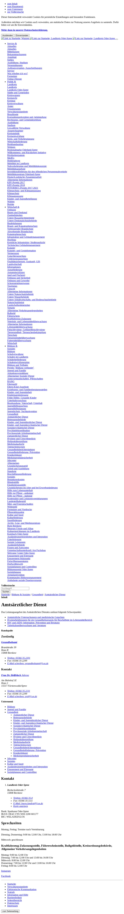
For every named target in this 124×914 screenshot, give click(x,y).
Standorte (11, 471)
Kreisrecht (12, 98)
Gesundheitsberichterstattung (21, 449)
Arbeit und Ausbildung (18, 468)
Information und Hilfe (17, 895)
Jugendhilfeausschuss (17, 406)
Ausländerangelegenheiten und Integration (27, 536)
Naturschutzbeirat (15, 302)
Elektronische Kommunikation (21, 889)
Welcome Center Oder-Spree (21, 553)
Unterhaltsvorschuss (16, 400)
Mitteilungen (13, 51)
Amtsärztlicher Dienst (17, 417)
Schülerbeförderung (16, 359)
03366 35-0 (23, 798)
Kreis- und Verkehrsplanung (20, 139)
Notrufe (11, 892)
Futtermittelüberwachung (19, 340)
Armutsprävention (15, 575)
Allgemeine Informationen (19, 179)
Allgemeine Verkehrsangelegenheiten (25, 310)
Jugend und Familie (16, 370)
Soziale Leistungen (16, 542)
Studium (11, 125)
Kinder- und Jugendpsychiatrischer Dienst (27, 425)
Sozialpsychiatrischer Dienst (20, 427)
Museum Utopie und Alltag (20, 528)
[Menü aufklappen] (117, 39)
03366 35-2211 (18, 691)
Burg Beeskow (14, 526)
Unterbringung (14, 539)
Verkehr (11, 308)
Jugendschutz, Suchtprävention (22, 411)
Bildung (11, 351)
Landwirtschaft (14, 264)
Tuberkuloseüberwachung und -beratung (26, 625)
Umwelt (11, 288)
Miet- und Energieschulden (20, 504)
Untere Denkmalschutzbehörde (22, 220)
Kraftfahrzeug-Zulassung (19, 318)
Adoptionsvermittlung (17, 373)
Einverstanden (22, 35)
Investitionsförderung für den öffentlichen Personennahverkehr (37, 171)
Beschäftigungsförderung (19, 474)
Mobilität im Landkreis (18, 163)
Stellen (10, 60)
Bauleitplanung (14, 223)
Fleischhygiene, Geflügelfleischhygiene (26, 329)
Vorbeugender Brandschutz (20, 229)
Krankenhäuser (14, 455)
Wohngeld (12, 506)
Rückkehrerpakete (16, 155)
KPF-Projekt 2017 (16, 182)
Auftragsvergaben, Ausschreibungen (24, 68)
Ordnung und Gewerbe (18, 280)
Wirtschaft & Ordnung (13, 208)
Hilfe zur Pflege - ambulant (20, 493)
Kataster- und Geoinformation (21, 250)
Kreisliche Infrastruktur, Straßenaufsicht (26, 242)
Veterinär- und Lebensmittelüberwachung (27, 321)
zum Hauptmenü (15, 6)
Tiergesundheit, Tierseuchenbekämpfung (26, 332)
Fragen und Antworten (18, 547)
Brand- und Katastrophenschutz (22, 226)
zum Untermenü (15, 9)
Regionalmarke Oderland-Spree (22, 149)
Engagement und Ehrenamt (20, 555)
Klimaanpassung (15, 196)
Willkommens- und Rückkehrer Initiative (26, 152)
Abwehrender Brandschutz (20, 231)
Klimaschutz (13, 193)
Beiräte (10, 204)
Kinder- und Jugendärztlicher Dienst (24, 422)
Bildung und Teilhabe (17, 365)
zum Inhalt (12, 3)
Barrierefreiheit (14, 897)
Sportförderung (14, 520)
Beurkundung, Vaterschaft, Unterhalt (24, 403)
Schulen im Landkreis (17, 357)
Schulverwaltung (15, 354)
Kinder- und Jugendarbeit (19, 392)
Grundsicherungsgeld (17, 466)
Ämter (10, 106)
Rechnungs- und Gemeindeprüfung (24, 120)
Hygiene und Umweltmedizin (21, 438)
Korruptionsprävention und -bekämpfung (26, 117)
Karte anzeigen (20, 806)
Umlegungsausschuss (17, 258)
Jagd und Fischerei (16, 275)
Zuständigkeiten (15, 215)
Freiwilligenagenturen (17, 561)
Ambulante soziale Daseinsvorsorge (24, 580)
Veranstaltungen (15, 65)
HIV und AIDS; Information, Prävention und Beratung (33, 622)
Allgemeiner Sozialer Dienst (20, 376)
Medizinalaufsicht (15, 444)
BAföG (11, 381)
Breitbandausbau (15, 144)
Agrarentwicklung (16, 272)
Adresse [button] (25, 675)
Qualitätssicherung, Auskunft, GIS (23, 261)
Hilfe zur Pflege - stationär (19, 496)
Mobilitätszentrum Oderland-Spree (23, 174)
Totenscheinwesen (16, 446)
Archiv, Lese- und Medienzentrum (23, 523)
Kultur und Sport (15, 515)
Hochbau (11, 239)
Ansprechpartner (15, 130)
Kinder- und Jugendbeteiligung (22, 199)
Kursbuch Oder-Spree (17, 534)
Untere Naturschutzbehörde (20, 294)
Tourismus (12, 286)
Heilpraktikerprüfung (17, 441)
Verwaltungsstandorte (17, 111)
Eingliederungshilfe (16, 485)
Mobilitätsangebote (16, 169)
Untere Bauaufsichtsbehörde (20, 218)
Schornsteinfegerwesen (18, 283)
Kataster (11, 248)
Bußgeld (11, 313)
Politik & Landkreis (12, 83)
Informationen (14, 267)
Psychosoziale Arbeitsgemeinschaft (24, 433)
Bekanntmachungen (16, 54)
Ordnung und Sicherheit (18, 278)
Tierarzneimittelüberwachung (21, 338)
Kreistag (11, 100)
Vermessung (13, 253)
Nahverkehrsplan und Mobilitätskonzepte (27, 166)
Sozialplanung (14, 572)
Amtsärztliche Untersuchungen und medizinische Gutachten (35, 617)
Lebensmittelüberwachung (20, 327)
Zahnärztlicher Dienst (17, 436)
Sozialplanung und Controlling (22, 566)
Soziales (11, 476)
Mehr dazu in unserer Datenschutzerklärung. (24, 30)
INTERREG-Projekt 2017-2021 (22, 188)
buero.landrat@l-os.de (28, 803)
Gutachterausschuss (16, 256)
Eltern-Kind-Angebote (18, 387)
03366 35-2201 (18, 658)
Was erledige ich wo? (17, 73)
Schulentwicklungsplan (18, 362)
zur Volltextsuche (15, 12)
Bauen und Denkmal (17, 212)
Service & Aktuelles (12, 45)
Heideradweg (13, 160)
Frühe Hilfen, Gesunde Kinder (21, 397)
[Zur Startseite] (58, 38)
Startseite (5, 594)
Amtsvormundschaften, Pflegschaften (25, 378)
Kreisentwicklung (15, 136)
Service (10, 70)
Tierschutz (12, 335)
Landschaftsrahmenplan (18, 305)
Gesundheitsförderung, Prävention (23, 452)
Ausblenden (7, 35)
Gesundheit (12, 414)
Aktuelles (11, 49)
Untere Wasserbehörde (18, 297)
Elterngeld (12, 384)
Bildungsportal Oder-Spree (20, 569)
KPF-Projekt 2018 (16, 185)
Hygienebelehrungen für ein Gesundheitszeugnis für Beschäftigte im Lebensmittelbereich (49, 620)
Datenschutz (13, 903)
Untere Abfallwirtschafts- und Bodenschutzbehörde (31, 299)
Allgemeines (13, 463)
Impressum (12, 905)
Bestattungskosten (15, 479)
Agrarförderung (14, 269)
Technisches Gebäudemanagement (23, 245)
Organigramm (14, 109)
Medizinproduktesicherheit (20, 457)
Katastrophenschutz (16, 234)
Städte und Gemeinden (18, 92)
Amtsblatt (11, 57)
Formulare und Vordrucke (19, 509)
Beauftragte (12, 114)
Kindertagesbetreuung (17, 395)
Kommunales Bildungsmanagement (24, 577)
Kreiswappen (13, 95)
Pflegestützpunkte (15, 512)
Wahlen (11, 201)
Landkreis (12, 87)
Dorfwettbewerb (15, 564)
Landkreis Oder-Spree (17, 90)
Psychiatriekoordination (18, 430)
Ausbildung (12, 122)
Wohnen (11, 147)
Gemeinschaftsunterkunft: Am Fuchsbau (26, 550)
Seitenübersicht (14, 900)
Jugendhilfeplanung (16, 408)
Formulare (12, 76)
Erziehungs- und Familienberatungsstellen (27, 389)
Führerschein (13, 316)
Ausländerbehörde (16, 545)
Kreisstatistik (13, 133)
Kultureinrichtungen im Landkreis (23, 531)
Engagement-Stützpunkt (18, 558)
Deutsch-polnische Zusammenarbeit (24, 177)
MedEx (10, 158)
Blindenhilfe (13, 482)
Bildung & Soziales (12, 347)
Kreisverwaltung (15, 103)
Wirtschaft (12, 343)
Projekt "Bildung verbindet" (20, 367)
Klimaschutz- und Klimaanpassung (24, 190)
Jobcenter (11, 460)
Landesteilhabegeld (16, 501)
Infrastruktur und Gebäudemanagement (26, 237)
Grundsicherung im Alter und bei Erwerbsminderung (32, 487)
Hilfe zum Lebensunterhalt (20, 490)
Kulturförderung (15, 517)
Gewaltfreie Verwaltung (18, 128)
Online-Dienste (14, 79)
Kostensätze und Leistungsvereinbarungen (27, 498)
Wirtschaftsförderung (17, 141)
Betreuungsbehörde (16, 419)
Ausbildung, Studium (17, 62)
